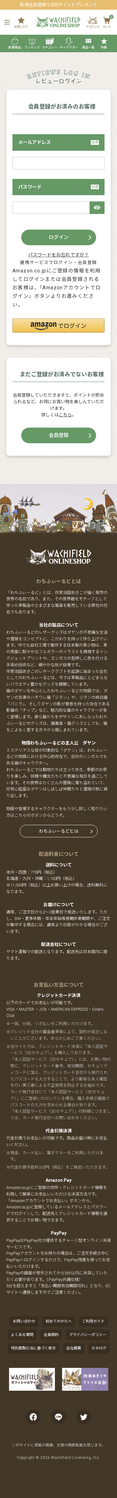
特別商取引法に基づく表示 (33, 1348)
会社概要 (73, 1348)
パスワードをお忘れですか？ (58, 255)
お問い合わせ (24, 1321)
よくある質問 (22, 1335)
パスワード (29, 187)
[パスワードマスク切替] (97, 207)
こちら (65, 414)
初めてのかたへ (59, 1321)
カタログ (98, 1348)
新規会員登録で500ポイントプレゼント (58, 4)
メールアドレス (34, 142)
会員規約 (51, 1335)
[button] (58, 325)
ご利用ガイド (93, 1321)
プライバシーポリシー (87, 1335)
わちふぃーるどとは (58, 831)
